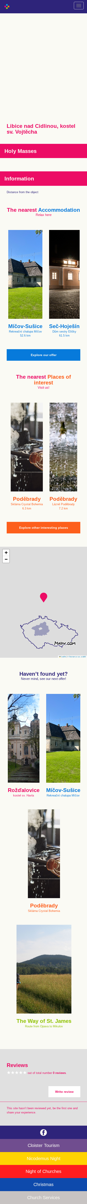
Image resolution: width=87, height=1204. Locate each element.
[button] (43, 597)
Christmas (43, 1184)
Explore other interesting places (43, 527)
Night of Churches (43, 1171)
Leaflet (63, 656)
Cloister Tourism (44, 1145)
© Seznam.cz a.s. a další (76, 656)
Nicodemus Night (43, 1158)
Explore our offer (43, 355)
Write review (64, 1091)
